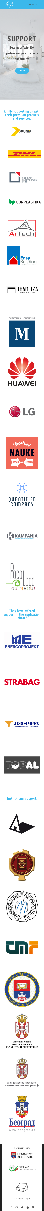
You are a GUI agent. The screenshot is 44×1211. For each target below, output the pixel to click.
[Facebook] (11, 1207)
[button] (22, 71)
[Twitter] (22, 1207)
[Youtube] (27, 1207)
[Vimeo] (33, 1207)
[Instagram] (16, 1207)
